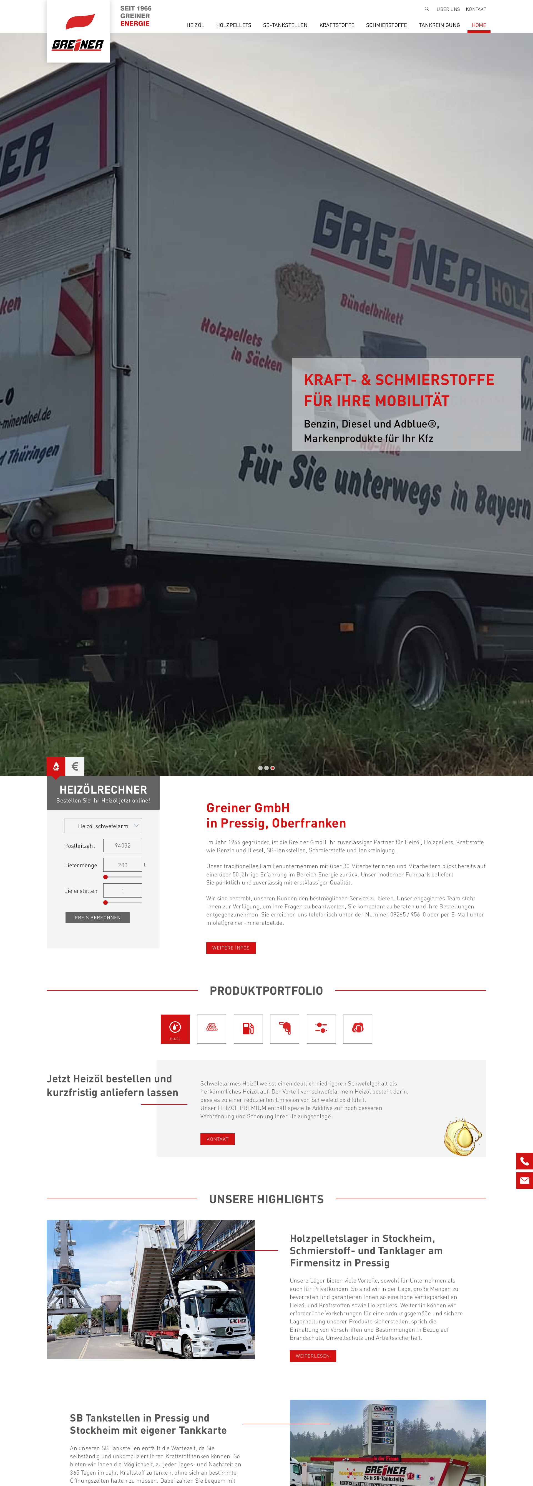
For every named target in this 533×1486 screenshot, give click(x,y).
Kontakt (476, 9)
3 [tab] (272, 768)
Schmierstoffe (386, 25)
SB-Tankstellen (285, 25)
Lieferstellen (80, 890)
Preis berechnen (98, 917)
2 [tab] (266, 768)
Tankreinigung (439, 25)
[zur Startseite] (109, 11)
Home (479, 25)
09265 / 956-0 (408, 914)
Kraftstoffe (337, 25)
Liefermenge (80, 865)
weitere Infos (231, 948)
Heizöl (195, 25)
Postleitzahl (79, 845)
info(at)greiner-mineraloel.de (244, 922)
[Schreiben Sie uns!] (524, 1179)
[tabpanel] (266, 404)
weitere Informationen (366, 448)
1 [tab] (260, 768)
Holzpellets (233, 25)
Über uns (448, 9)
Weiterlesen (313, 1356)
